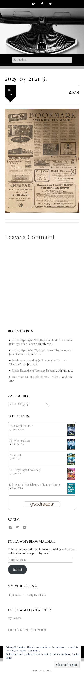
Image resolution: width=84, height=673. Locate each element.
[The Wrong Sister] (71, 444)
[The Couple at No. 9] (71, 430)
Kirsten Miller (17, 488)
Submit (17, 569)
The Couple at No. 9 (21, 426)
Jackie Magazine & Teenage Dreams (34, 370)
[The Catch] (71, 459)
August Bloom (17, 473)
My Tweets (14, 618)
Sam (76, 92)
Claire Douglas (17, 429)
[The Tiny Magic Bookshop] (71, 474)
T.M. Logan (16, 458)
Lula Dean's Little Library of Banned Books (34, 485)
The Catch (15, 455)
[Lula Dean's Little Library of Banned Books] (71, 488)
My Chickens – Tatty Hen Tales (27, 595)
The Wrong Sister (19, 440)
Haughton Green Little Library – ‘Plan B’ (36, 377)
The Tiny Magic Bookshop (24, 470)
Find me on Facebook (27, 629)
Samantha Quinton (42, 19)
